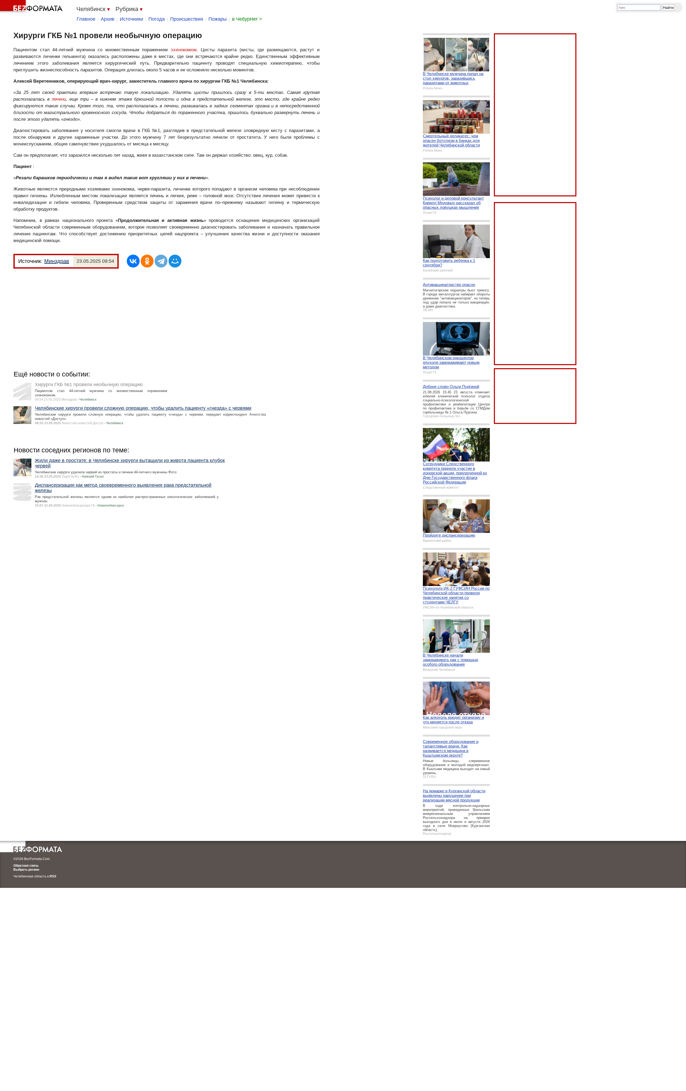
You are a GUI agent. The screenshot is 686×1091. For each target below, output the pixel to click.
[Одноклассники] (147, 261)
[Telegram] (161, 261)
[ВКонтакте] (133, 261)
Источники (131, 19)
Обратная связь (26, 865)
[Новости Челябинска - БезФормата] (32, 6)
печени (59, 99)
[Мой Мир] (175, 261)
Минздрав (56, 261)
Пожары (217, 19)
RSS (53, 876)
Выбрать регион (26, 870)
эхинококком (184, 49)
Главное (86, 19)
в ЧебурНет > (247, 19)
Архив (107, 19)
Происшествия (186, 19)
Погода (156, 19)
